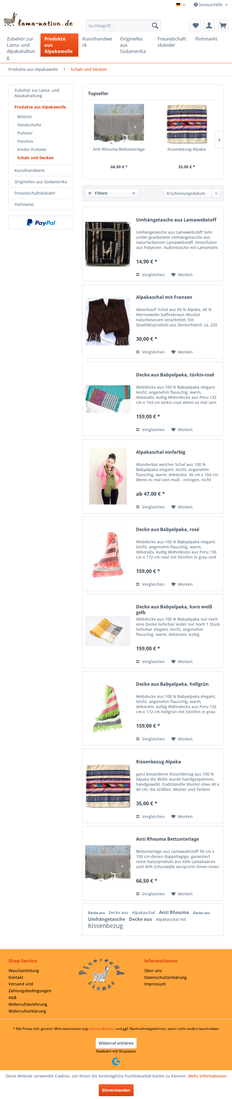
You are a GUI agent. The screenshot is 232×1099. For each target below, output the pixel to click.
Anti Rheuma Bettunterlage (119, 149)
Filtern (101, 193)
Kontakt (15, 977)
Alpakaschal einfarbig (160, 452)
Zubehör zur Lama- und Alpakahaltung (36, 93)
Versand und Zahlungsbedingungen (29, 987)
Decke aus (97, 912)
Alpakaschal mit (171, 919)
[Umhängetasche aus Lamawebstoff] (107, 244)
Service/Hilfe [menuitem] (211, 4)
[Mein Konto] (209, 25)
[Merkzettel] (195, 25)
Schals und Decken (35, 157)
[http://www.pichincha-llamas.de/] (101, 974)
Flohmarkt (24, 204)
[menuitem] (123, 25)
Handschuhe (29, 124)
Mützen (24, 116)
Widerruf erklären (116, 1043)
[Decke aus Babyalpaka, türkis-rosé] (107, 399)
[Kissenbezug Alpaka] (186, 124)
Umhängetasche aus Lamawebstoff (176, 220)
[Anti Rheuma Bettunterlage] (119, 124)
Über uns (153, 970)
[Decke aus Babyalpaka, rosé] (107, 553)
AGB (12, 997)
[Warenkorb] (223, 25)
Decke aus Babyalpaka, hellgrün (172, 684)
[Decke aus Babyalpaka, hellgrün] (107, 708)
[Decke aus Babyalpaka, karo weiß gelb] (107, 631)
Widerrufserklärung (27, 1011)
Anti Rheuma (174, 912)
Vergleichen (153, 274)
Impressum (155, 984)
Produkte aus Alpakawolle (40, 107)
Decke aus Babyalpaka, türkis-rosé (175, 375)
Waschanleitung (23, 970)
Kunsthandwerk (29, 170)
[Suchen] (155, 25)
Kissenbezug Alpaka (186, 149)
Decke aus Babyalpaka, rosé (167, 530)
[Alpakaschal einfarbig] (107, 476)
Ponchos (25, 141)
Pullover (25, 133)
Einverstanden (116, 1090)
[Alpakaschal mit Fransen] (107, 321)
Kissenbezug (105, 926)
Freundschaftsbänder (34, 193)
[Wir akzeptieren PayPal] (41, 222)
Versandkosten (102, 1028)
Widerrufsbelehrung (27, 1004)
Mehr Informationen (207, 1076)
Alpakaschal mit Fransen (164, 297)
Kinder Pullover (32, 149)
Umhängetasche (107, 919)
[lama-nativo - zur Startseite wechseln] (38, 19)
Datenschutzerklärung (165, 977)
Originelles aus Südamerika (40, 181)
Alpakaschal (144, 912)
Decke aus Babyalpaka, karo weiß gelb (174, 609)
